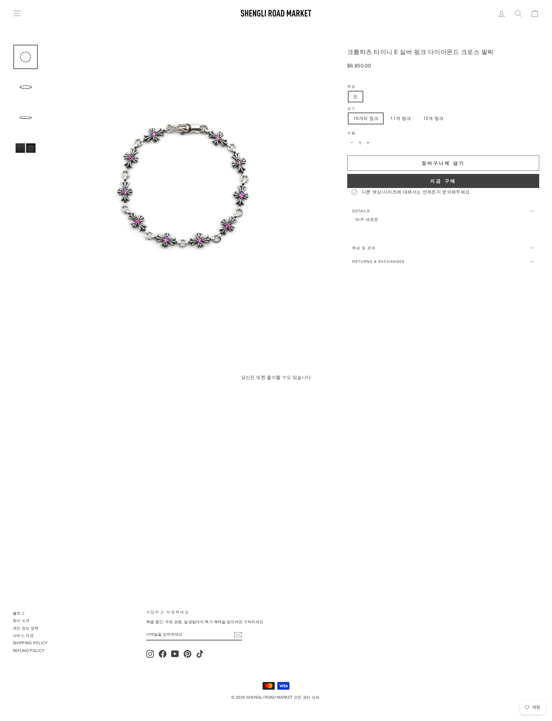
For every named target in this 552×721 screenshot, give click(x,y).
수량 (351, 133)
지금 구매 (443, 181)
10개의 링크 (365, 118)
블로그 (19, 613)
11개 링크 (400, 118)
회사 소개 (21, 620)
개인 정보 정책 (26, 628)
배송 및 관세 (364, 248)
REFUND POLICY (29, 650)
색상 (351, 86)
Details (361, 211)
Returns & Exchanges (378, 261)
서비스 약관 (23, 635)
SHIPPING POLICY (30, 642)
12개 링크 (433, 118)
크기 (351, 108)
